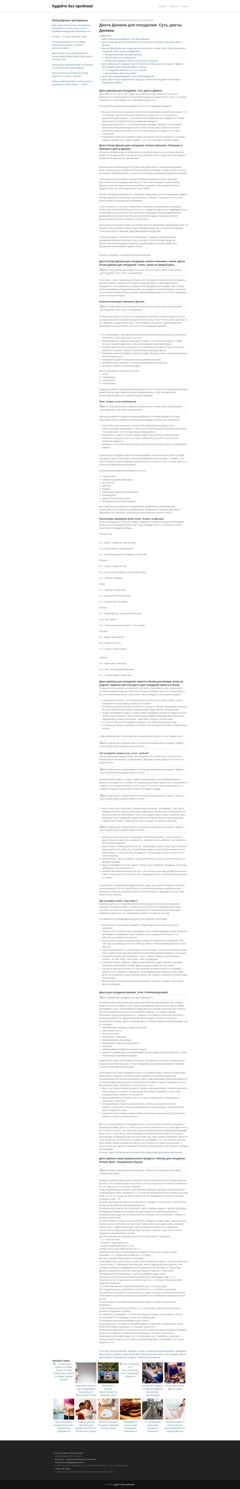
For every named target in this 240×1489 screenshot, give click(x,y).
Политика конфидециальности (69, 1462)
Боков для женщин (131, 1354)
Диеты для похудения (168, 1354)
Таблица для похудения (149, 1357)
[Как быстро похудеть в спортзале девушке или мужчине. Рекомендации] (152, 1382)
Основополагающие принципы (159, 1351)
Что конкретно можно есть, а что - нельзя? (126, 70)
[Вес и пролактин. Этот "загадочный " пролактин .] (130, 1367)
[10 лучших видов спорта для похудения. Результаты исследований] (152, 1418)
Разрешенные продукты (125, 1357)
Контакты (59, 1459)
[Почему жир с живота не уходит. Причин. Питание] (63, 1370)
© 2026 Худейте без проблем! (69, 1453)
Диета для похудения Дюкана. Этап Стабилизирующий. (128, 76)
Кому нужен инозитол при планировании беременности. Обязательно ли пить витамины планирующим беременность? (71, 28)
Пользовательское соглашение (81, 1459)
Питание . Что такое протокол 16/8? (69, 36)
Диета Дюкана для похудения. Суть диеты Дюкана (126, 39)
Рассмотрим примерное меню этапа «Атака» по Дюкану (131, 60)
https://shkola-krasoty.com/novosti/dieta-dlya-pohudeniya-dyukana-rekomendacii (145, 1152)
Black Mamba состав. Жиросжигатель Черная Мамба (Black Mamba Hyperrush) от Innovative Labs (72, 56)
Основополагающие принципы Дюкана (123, 54)
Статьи (184, 6)
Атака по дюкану (113, 1354)
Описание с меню (136, 1351)
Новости (174, 6)
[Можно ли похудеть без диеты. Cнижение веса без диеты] (108, 1418)
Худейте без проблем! (72, 5)
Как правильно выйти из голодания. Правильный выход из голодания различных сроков (69, 44)
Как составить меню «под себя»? (120, 73)
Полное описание (118, 1351)
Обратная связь (62, 1468)
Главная (162, 6)
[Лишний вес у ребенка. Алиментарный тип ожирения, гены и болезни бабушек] (108, 1382)
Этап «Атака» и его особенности (120, 57)
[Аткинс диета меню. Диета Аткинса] (174, 1382)
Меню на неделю (149, 1354)
